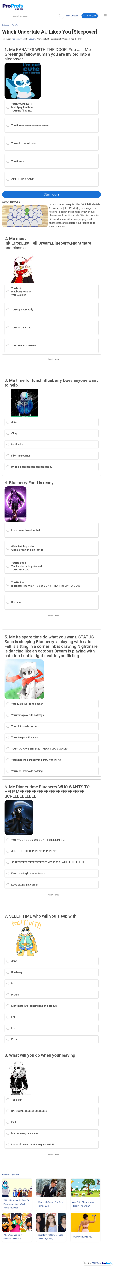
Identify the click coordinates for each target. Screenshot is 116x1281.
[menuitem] (72, 16)
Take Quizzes (72, 16)
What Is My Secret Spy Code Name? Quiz (50, 1204)
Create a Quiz (89, 16)
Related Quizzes (10, 1174)
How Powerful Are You (82, 1237)
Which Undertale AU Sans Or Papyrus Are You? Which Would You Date (16, 1204)
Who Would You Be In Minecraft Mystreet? (13, 1237)
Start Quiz (51, 194)
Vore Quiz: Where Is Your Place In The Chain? (83, 1204)
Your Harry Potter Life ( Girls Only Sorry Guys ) (50, 1237)
